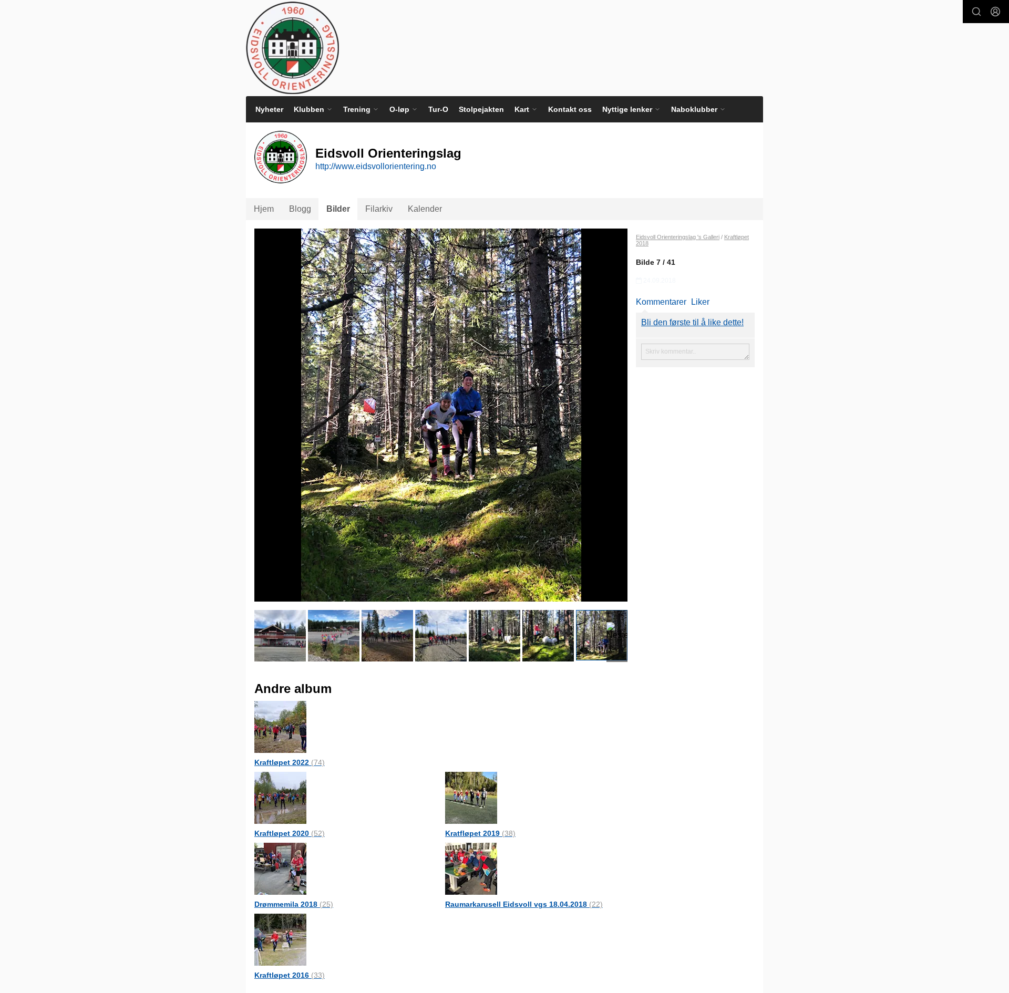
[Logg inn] (995, 11)
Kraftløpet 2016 (289, 975)
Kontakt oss (570, 109)
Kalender (425, 208)
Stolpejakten (481, 109)
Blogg (300, 208)
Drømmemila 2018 (293, 904)
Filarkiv (379, 208)
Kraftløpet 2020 (289, 833)
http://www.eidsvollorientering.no (375, 166)
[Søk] (976, 11)
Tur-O (438, 109)
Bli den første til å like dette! (692, 322)
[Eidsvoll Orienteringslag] (292, 48)
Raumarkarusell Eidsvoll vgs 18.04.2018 (524, 904)
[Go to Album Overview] (280, 726)
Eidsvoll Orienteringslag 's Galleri (677, 237)
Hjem (264, 208)
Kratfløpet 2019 (480, 833)
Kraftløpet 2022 (289, 762)
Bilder (338, 208)
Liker (700, 301)
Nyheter (269, 109)
